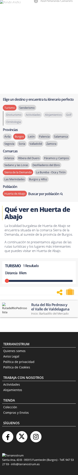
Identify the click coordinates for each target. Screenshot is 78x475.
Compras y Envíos (16, 412)
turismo (9, 108)
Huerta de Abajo (14, 194)
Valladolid (35, 144)
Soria (22, 144)
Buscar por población (43, 193)
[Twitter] (21, 435)
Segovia (9, 144)
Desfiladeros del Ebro (46, 165)
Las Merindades (14, 179)
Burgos (19, 136)
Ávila (7, 136)
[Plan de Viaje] (70, 292)
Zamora (51, 144)
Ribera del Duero (29, 158)
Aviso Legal (11, 356)
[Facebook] (7, 435)
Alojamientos (12, 390)
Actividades (11, 384)
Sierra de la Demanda (18, 172)
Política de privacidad (18, 362)
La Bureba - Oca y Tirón (51, 172)
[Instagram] (35, 435)
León (31, 136)
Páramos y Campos (56, 158)
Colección (10, 407)
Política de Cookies (16, 367)
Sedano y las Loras (16, 165)
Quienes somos (14, 351)
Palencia (44, 136)
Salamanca (61, 136)
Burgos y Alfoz (38, 179)
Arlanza (9, 158)
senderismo (27, 108)
